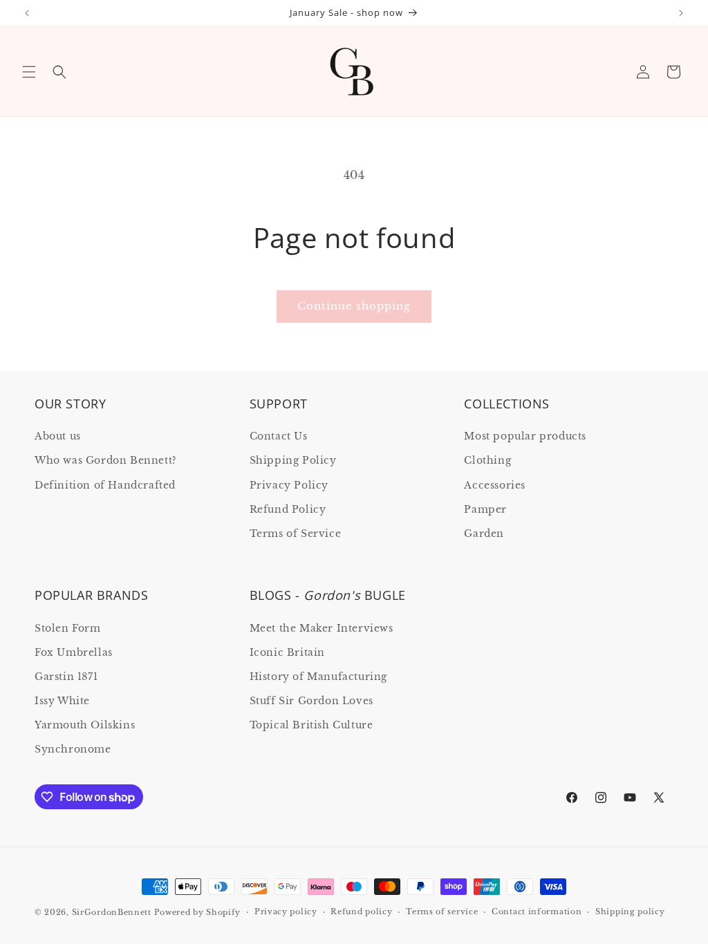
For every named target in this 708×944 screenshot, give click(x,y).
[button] (29, 72)
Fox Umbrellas (74, 652)
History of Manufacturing (318, 676)
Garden (484, 533)
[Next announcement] (681, 13)
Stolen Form (68, 628)
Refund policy (361, 911)
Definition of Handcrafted (105, 485)
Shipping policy (630, 911)
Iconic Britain (287, 652)
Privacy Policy (289, 485)
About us (58, 436)
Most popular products (525, 436)
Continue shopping (354, 305)
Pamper (485, 509)
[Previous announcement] (27, 13)
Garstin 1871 (66, 676)
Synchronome (73, 749)
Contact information (536, 911)
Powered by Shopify (197, 912)
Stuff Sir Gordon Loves (311, 701)
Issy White (62, 701)
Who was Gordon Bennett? (106, 460)
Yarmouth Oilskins (85, 725)
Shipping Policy (293, 460)
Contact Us (279, 436)
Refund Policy (288, 509)
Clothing (487, 460)
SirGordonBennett (111, 912)
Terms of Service (296, 533)
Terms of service (442, 911)
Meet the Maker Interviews (321, 628)
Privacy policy (285, 911)
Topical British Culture (311, 725)
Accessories (494, 485)
